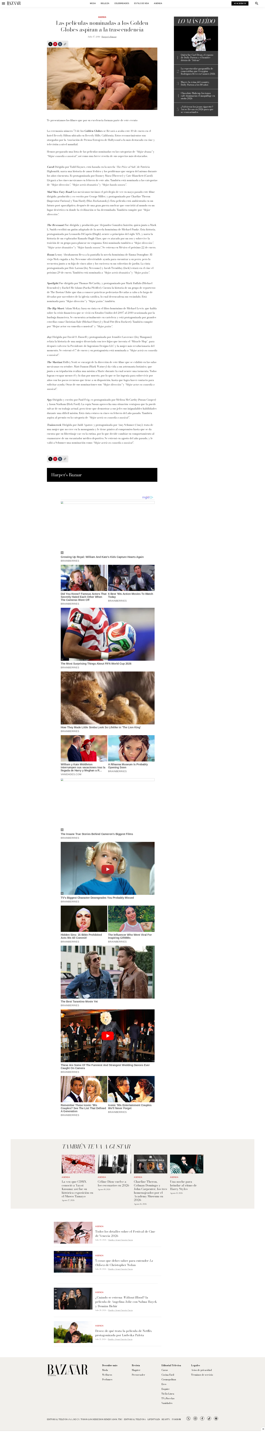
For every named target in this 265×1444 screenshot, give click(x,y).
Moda (93, 3)
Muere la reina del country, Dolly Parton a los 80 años (195, 83)
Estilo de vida (141, 3)
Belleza (105, 3)
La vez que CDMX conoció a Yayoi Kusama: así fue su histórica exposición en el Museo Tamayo (77, 1189)
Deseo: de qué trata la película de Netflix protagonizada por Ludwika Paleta (123, 1332)
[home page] (14, 3)
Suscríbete (240, 3)
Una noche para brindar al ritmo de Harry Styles (183, 1185)
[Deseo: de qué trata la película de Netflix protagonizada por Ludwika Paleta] (73, 1332)
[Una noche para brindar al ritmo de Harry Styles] (186, 1164)
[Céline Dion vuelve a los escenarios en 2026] (114, 1164)
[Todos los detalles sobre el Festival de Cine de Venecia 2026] (73, 1233)
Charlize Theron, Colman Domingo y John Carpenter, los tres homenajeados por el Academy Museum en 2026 (150, 1190)
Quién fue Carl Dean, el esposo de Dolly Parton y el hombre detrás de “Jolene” (197, 58)
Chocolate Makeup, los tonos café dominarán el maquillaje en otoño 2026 (198, 96)
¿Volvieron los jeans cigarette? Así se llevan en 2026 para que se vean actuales (197, 109)
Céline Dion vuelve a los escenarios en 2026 (113, 1183)
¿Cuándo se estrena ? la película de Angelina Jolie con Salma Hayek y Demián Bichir (126, 1301)
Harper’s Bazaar (109, 36)
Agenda (158, 3)
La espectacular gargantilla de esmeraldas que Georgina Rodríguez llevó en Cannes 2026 (198, 71)
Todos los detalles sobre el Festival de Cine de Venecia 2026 (125, 1233)
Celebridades (121, 3)
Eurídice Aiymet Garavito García (120, 1240)
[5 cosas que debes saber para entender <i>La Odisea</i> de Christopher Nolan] (73, 1262)
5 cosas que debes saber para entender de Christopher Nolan (124, 1262)
